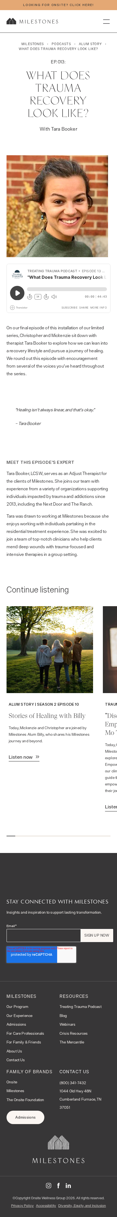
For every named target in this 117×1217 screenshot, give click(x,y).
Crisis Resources (74, 1033)
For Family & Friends (24, 1042)
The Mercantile (72, 1042)
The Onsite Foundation (25, 1100)
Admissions (16, 1024)
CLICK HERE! (82, 5)
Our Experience (19, 1015)
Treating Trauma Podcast (80, 1006)
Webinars (67, 1024)
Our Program (17, 1006)
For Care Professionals (25, 1033)
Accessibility (46, 1206)
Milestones (15, 1091)
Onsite (12, 1082)
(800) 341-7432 (73, 1083)
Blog (63, 1015)
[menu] (106, 21)
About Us (14, 1051)
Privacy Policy (22, 1206)
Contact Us (16, 1060)
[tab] (11, 836)
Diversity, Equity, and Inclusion (82, 1206)
